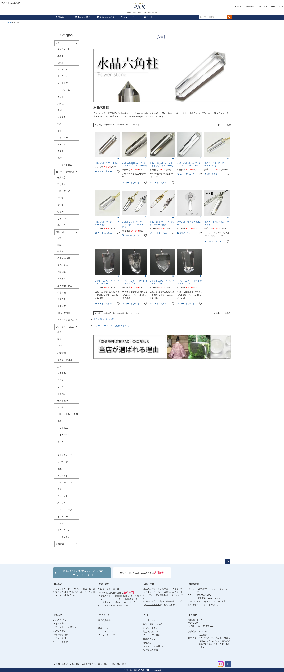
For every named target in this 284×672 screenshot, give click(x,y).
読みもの (58, 615)
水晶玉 (60, 56)
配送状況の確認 (150, 650)
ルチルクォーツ (64, 455)
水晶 (10, 22)
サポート (148, 615)
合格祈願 (61, 292)
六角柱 (60, 103)
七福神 (60, 211)
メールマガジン (276, 6)
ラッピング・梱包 (151, 635)
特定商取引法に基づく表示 (95, 664)
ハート (60, 523)
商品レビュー (104, 628)
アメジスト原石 (64, 165)
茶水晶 (60, 469)
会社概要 (193, 615)
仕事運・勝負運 (64, 359)
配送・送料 (104, 584)
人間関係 (61, 272)
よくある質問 (59, 638)
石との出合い (59, 623)
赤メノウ (61, 503)
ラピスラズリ (63, 462)
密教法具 (61, 225)
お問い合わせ (62, 664)
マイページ (128, 17)
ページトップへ (227, 561)
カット (60, 97)
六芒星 (60, 198)
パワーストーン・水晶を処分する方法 (111, 325)
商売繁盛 (61, 279)
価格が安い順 (109, 125)
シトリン (61, 448)
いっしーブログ (60, 642)
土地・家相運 (63, 313)
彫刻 (59, 110)
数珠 (59, 124)
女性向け (61, 387)
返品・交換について (152, 631)
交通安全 (61, 299)
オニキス (61, 441)
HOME (3, 22)
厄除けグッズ (63, 191)
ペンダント (62, 69)
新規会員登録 (104, 620)
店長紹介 (203, 634)
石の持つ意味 (59, 631)
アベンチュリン (64, 482)
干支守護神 (62, 400)
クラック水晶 (63, 530)
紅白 (59, 366)
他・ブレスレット (65, 537)
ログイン (239, 6)
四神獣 (60, 205)
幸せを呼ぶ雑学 (60, 634)
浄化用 (60, 151)
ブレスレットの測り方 (153, 646)
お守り (60, 346)
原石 (59, 158)
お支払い (58, 584)
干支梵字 (61, 177)
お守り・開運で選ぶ (65, 172)
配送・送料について (152, 624)
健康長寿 (61, 306)
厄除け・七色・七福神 (67, 414)
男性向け (61, 380)
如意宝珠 (61, 117)
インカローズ (63, 516)
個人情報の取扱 (119, 664)
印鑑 (59, 131)
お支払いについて (151, 628)
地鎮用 (60, 62)
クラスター (62, 137)
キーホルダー (63, 83)
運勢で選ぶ (61, 232)
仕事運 (60, 251)
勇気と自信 (62, 265)
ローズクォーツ (64, 510)
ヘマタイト (62, 475)
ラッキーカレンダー (107, 635)
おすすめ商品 (84, 17)
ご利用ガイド (262, 6)
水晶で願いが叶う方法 (103, 319)
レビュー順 (134, 125)
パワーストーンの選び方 (64, 627)
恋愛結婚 (61, 353)
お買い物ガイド (107, 17)
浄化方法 (147, 642)
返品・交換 (149, 584)
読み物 (61, 17)
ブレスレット (63, 49)
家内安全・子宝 (64, 285)
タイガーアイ (63, 435)
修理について (149, 639)
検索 (229, 17)
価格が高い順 (122, 125)
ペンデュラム (63, 90)
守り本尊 (61, 184)
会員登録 (250, 6)
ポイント (61, 144)
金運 (59, 238)
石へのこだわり (60, 620)
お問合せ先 (194, 584)
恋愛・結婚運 (63, 258)
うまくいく (62, 218)
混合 (59, 489)
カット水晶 (62, 428)
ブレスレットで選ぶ (65, 327)
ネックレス (62, 76)
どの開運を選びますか (67, 320)
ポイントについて (106, 631)
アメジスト (62, 496)
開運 (59, 245)
